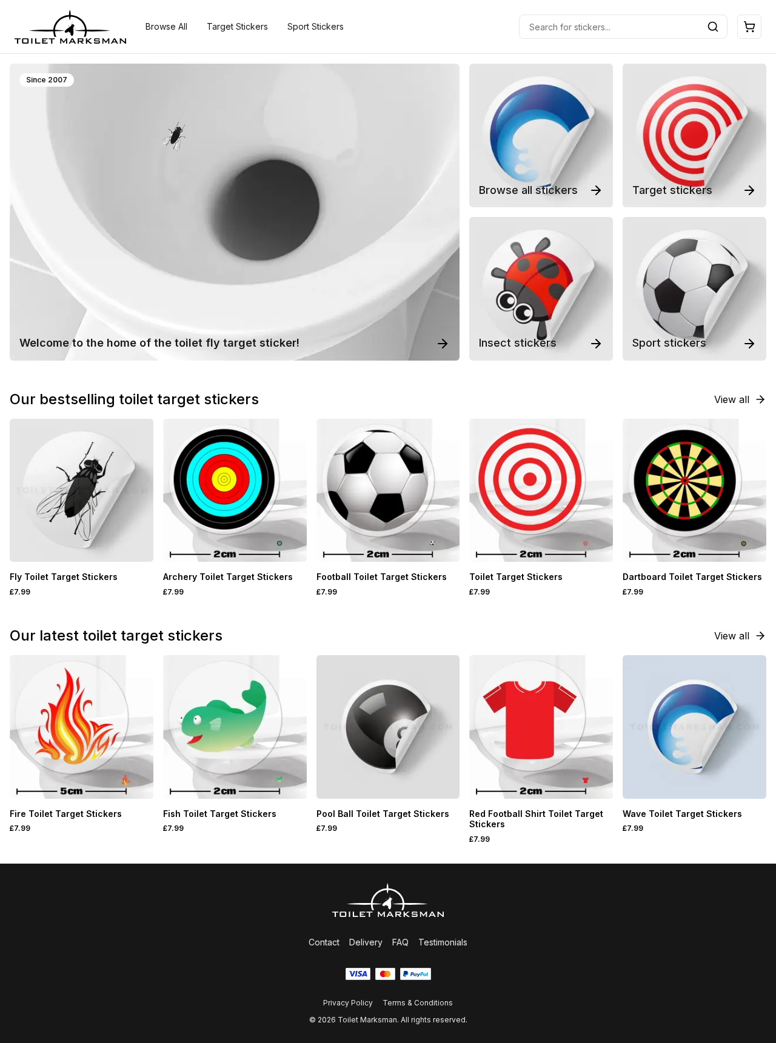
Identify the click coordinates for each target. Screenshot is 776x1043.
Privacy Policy (348, 1002)
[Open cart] (749, 27)
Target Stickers (237, 26)
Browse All (166, 26)
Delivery (366, 942)
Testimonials (442, 942)
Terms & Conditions (418, 1002)
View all (731, 399)
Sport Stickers (315, 26)
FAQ (400, 942)
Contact (324, 942)
